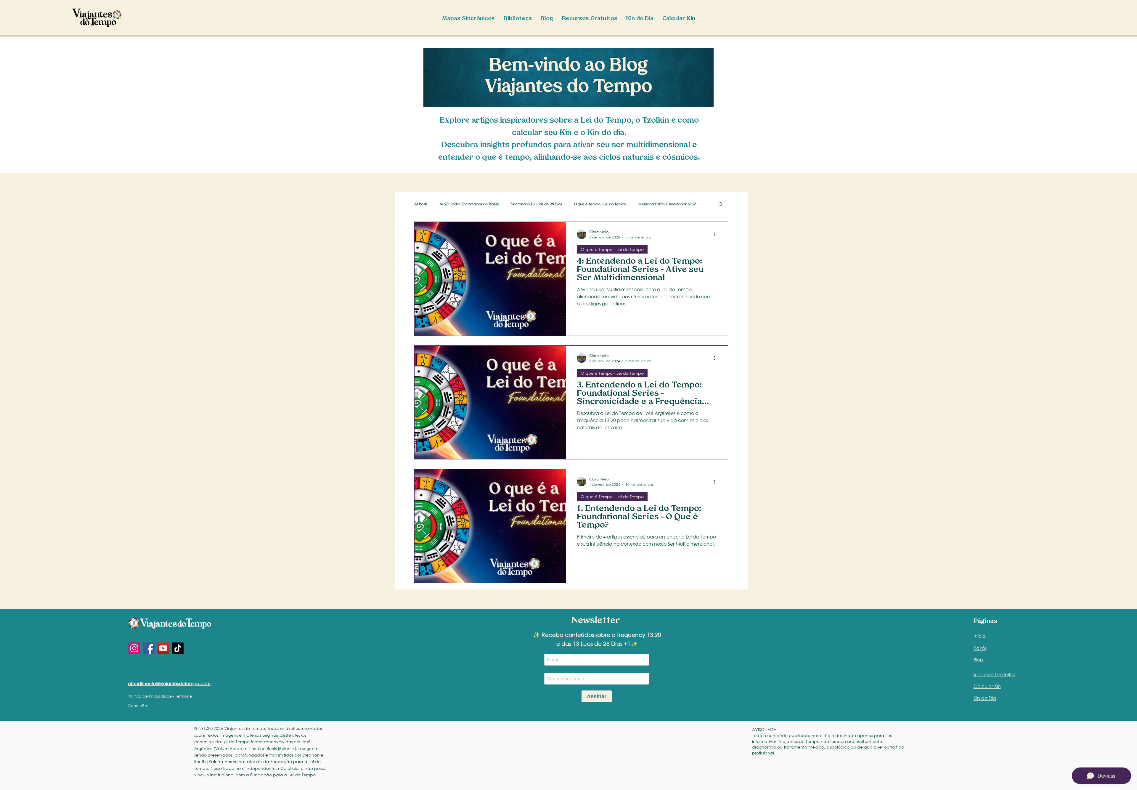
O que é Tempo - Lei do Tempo (600, 204)
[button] (720, 204)
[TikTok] (178, 648)
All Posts (421, 204)
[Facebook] (149, 648)
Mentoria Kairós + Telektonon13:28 (667, 204)
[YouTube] (163, 648)
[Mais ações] (716, 234)
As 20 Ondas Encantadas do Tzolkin (469, 204)
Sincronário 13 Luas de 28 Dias (536, 204)
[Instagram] (134, 648)
